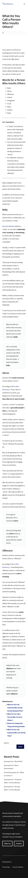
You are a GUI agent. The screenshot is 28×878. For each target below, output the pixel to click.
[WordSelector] (7, 4)
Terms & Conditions (17, 867)
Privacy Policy (6, 867)
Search (6, 743)
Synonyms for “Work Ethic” (13, 761)
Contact (19, 843)
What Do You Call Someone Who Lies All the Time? (16, 733)
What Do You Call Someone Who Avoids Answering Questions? (15, 708)
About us (7, 843)
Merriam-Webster (8, 226)
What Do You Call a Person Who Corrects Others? (14, 717)
